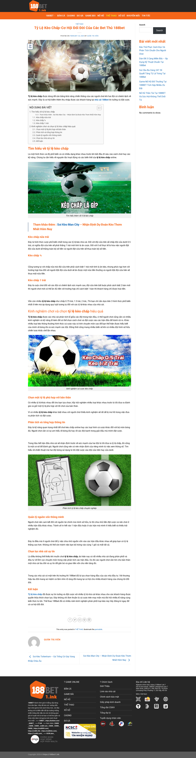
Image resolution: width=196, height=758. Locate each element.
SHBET (41, 721)
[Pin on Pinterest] (84, 620)
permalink (98, 629)
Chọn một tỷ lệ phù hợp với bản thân (51, 129)
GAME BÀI (90, 15)
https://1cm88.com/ (35, 733)
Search (142, 25)
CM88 (56, 723)
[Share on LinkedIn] (89, 620)
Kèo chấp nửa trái (43, 117)
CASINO (71, 15)
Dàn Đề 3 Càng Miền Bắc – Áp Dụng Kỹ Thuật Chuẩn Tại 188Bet (153, 62)
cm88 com (43, 726)
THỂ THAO (111, 15)
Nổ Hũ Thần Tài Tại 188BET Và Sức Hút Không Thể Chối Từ (152, 96)
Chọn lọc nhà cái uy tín (45, 138)
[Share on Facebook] (70, 620)
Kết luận (39, 141)
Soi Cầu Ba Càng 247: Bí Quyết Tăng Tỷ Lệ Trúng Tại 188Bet (152, 73)
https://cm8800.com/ (41, 728)
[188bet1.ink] (41, 6)
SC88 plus (50, 733)
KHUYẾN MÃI (133, 15)
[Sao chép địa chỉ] (149, 693)
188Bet (50, 15)
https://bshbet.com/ (52, 721)
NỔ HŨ (100, 15)
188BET (31, 703)
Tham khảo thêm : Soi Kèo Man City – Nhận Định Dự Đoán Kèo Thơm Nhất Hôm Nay (70, 115)
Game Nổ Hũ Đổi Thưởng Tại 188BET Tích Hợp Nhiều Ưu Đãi (153, 85)
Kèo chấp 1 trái (42, 123)
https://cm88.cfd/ (34, 731)
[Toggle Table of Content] (98, 108)
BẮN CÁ (61, 15)
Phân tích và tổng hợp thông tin (49, 132)
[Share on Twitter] (75, 620)
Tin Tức (146, 15)
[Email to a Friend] (79, 620)
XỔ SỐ (121, 15)
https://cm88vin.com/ (49, 731)
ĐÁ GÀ (80, 15)
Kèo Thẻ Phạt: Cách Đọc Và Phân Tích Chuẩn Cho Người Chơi (152, 50)
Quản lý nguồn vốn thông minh (48, 135)
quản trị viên (92, 36)
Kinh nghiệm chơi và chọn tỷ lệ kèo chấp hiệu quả (53, 126)
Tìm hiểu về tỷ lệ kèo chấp (43, 112)
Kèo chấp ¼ (41, 120)
